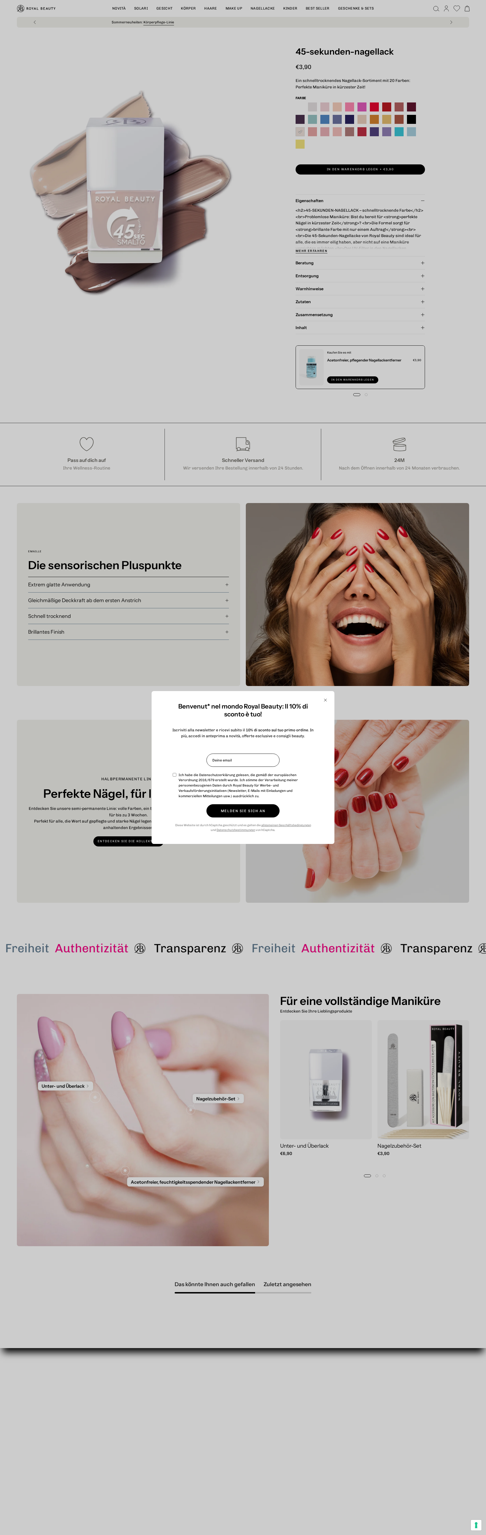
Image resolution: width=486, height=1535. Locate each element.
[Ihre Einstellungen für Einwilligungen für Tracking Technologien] (476, 1525)
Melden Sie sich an (243, 811)
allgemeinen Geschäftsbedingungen (286, 825)
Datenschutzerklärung (217, 775)
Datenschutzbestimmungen (236, 830)
